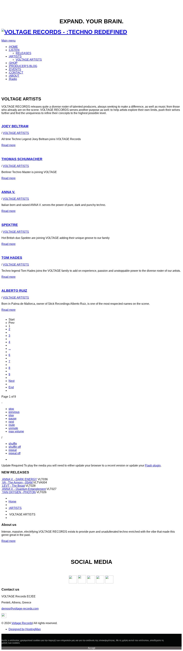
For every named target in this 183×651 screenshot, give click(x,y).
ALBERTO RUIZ (14, 291)
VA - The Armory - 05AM (17, 482)
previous (14, 412)
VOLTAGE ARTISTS (29, 59)
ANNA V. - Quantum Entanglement (24, 488)
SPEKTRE (9, 225)
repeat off (14, 453)
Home (12, 501)
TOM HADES (11, 258)
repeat (13, 450)
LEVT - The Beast (13, 485)
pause (12, 418)
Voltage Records (22, 623)
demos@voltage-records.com (20, 608)
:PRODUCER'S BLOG (23, 66)
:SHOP (13, 62)
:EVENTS (15, 69)
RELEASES (23, 53)
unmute (13, 428)
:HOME (13, 46)
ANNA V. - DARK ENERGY (19, 479)
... (10, 348)
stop (11, 408)
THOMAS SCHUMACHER (21, 159)
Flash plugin (153, 465)
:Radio (13, 79)
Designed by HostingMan (25, 629)
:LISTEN (14, 49)
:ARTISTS (15, 56)
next (11, 421)
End (11, 387)
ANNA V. (8, 192)
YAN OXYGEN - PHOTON (19, 492)
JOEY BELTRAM (14, 126)
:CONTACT (16, 72)
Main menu (8, 40)
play (11, 415)
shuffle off (15, 446)
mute (12, 424)
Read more (8, 145)
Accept (91, 648)
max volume (16, 431)
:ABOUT (14, 75)
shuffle (13, 443)
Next (11, 380)
